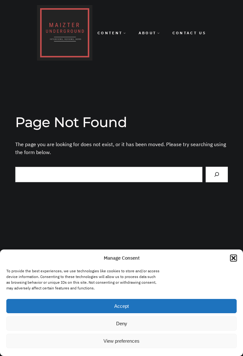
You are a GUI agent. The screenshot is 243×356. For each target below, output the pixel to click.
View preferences (121, 341)
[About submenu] (158, 33)
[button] (233, 258)
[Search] (217, 174)
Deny (121, 323)
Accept (121, 306)
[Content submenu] (124, 33)
